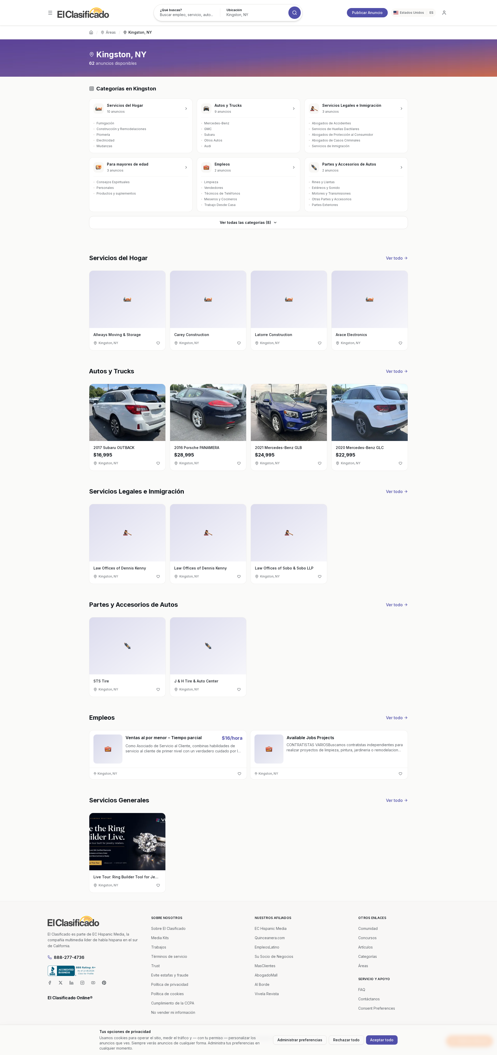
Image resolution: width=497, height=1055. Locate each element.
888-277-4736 (69, 957)
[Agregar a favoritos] (158, 343)
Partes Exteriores (325, 205)
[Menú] (50, 13)
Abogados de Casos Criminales (336, 140)
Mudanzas (104, 146)
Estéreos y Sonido (326, 188)
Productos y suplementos (116, 193)
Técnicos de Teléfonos (222, 193)
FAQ (361, 989)
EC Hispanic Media (271, 928)
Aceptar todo (381, 1040)
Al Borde (262, 984)
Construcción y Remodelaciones (121, 129)
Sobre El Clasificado (168, 928)
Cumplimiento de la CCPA (172, 1003)
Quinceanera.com (270, 938)
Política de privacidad (169, 984)
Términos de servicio (169, 956)
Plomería (103, 135)
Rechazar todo (346, 1040)
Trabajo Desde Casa (220, 205)
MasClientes (265, 966)
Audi (207, 146)
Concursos (367, 938)
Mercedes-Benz (216, 123)
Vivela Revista (267, 994)
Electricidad (105, 140)
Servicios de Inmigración (330, 146)
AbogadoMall (266, 975)
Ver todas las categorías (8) (245, 222)
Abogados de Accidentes (331, 123)
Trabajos (158, 947)
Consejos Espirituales (113, 182)
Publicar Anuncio (367, 12)
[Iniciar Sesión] (444, 13)
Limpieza (211, 182)
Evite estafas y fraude (169, 975)
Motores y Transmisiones (331, 193)
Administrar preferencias (299, 1040)
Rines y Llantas (323, 182)
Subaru (209, 135)
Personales (105, 188)
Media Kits (160, 938)
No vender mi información (173, 1012)
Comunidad (368, 928)
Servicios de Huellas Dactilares (335, 129)
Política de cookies (167, 994)
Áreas (111, 32)
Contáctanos (369, 999)
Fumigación (105, 123)
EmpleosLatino (267, 947)
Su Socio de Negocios (274, 956)
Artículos (365, 947)
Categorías (367, 956)
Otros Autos (213, 140)
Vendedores (213, 188)
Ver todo (394, 258)
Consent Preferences (376, 1008)
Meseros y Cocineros (220, 199)
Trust (155, 966)
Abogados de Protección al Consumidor (342, 135)
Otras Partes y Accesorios (332, 199)
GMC (208, 129)
